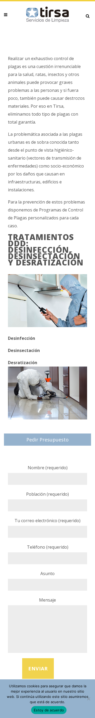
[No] (88, 698)
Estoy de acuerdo (49, 710)
